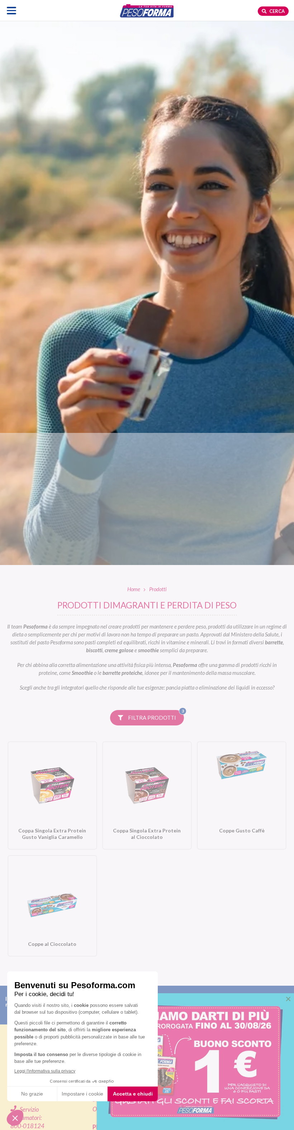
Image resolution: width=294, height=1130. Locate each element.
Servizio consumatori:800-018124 (27, 1118)
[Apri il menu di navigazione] (11, 10)
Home (133, 589)
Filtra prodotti (155, 715)
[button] (288, 999)
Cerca (276, 11)
